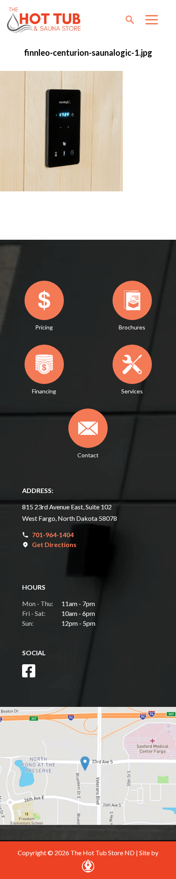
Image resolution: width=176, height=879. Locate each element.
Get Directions (54, 544)
